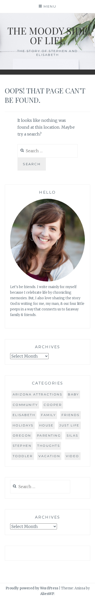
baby (73, 394)
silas (72, 435)
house (46, 425)
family (48, 415)
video (72, 456)
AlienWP (47, 594)
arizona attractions (37, 394)
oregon (22, 435)
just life (69, 425)
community (25, 405)
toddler (23, 456)
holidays (23, 425)
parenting (49, 435)
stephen (22, 445)
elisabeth (24, 415)
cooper (53, 405)
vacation (49, 456)
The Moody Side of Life (47, 35)
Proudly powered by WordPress (32, 588)
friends (71, 415)
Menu (50, 6)
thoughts (48, 445)
